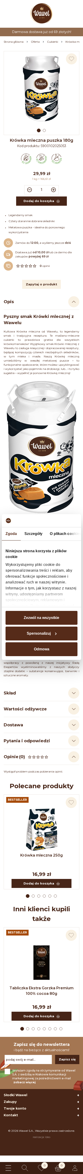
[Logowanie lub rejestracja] (74, 1168)
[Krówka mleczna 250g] (41, 830)
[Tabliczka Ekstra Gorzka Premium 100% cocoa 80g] (41, 962)
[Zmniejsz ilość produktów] (28, 189)
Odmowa (41, 649)
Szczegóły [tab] (33, 534)
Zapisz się (67, 1059)
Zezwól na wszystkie (41, 618)
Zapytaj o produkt (41, 284)
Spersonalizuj (39, 633)
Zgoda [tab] (11, 534)
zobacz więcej (24, 1082)
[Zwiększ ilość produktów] (54, 189)
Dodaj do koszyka (39, 883)
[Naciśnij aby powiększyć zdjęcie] (41, 89)
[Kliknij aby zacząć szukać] (25, 1168)
